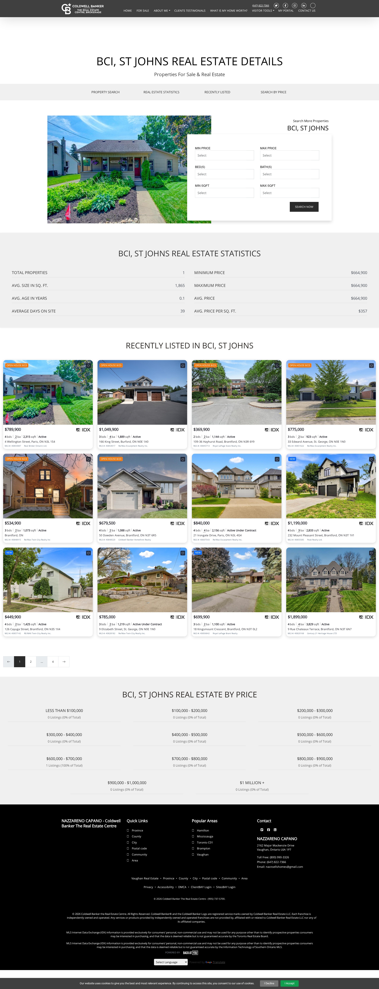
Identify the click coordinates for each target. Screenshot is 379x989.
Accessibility (166, 887)
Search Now (304, 207)
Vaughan (203, 854)
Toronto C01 (205, 842)
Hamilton (203, 830)
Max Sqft (267, 185)
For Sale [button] (143, 10)
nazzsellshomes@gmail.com (284, 867)
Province (137, 830)
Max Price (268, 148)
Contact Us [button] (306, 10)
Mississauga (205, 836)
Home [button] (128, 10)
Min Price (202, 148)
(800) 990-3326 (279, 857)
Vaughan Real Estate (145, 878)
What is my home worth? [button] (229, 10)
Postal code (139, 848)
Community (139, 854)
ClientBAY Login (201, 887)
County (136, 836)
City (134, 842)
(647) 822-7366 (260, 5)
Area (135, 860)
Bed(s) (200, 167)
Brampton (203, 848)
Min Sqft (202, 185)
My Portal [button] (286, 10)
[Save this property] (88, 365)
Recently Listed (217, 92)
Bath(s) (266, 167)
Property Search (105, 92)
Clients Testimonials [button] (190, 10)
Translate (219, 962)
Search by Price (273, 92)
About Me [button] (161, 10)
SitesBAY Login (225, 887)
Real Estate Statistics (161, 92)
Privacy (148, 887)
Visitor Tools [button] (262, 10)
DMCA (182, 887)
